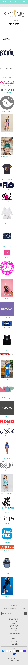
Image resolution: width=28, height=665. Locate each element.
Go (25, 613)
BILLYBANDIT (7, 92)
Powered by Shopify (14, 660)
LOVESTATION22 (7, 356)
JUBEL (7, 257)
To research (14, 621)
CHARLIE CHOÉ (7, 134)
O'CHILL (7, 435)
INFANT (7, 224)
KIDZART (7, 276)
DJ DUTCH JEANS (7, 179)
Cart (24, 5)
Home (10, 20)
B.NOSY (7, 45)
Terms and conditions (14, 633)
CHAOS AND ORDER (7, 156)
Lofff (7, 350)
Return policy (14, 628)
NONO (7, 424)
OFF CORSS (7, 458)
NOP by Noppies (7, 398)
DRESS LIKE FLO (7, 189)
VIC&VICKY (7, 596)
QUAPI (7, 471)
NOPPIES (7, 416)
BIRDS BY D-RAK (7, 111)
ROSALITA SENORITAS (7, 493)
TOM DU (7, 512)
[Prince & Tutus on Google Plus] (16, 644)
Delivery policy (14, 627)
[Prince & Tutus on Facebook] (10, 644)
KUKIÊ (7, 299)
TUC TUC (7, 542)
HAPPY (7, 201)
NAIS (7, 379)
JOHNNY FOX (7, 246)
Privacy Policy (14, 632)
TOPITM (7, 523)
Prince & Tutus (16, 658)
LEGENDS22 (7, 327)
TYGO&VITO (7, 551)
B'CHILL (7, 58)
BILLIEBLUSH (7, 86)
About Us (14, 623)
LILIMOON (7, 317)
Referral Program (14, 625)
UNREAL (7, 573)
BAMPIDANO (7, 77)
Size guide (14, 630)
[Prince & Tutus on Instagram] (13, 644)
